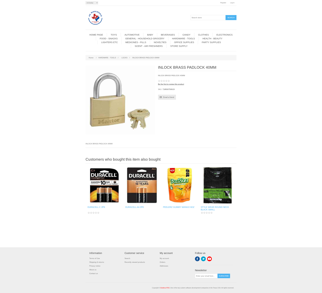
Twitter (203, 258)
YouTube (209, 258)
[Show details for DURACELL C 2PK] (104, 185)
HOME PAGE (96, 35)
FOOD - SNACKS (109, 38)
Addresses (164, 266)
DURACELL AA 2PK (134, 207)
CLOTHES (203, 35)
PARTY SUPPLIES (211, 42)
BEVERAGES (168, 35)
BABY (150, 35)
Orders (162, 262)
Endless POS (165, 288)
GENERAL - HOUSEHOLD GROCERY (144, 38)
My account (164, 258)
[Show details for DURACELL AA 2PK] (142, 185)
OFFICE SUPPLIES (184, 42)
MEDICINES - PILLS (135, 42)
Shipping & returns (96, 262)
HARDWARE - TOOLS (183, 38)
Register (223, 3)
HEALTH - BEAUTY (212, 38)
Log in (232, 3)
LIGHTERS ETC (109, 42)
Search (127, 258)
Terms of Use (94, 258)
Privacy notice (94, 266)
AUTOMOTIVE (132, 35)
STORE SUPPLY (179, 46)
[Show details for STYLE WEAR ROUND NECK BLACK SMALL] (217, 185)
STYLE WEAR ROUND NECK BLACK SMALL (215, 208)
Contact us (93, 273)
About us (92, 270)
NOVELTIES (160, 42)
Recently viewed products (135, 262)
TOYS (114, 35)
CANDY (186, 35)
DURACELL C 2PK (96, 207)
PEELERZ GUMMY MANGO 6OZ (178, 207)
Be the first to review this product (171, 84)
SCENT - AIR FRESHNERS (149, 46)
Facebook (197, 258)
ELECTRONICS (224, 35)
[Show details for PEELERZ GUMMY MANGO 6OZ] (180, 185)
